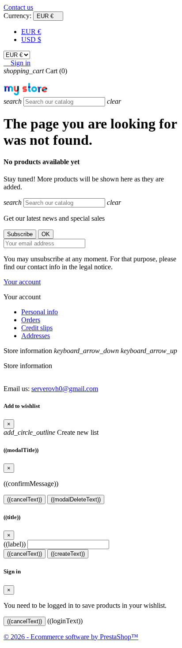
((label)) (15, 544)
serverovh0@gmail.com (64, 388)
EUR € (31, 31)
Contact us (18, 7)
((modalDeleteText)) (76, 499)
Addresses (35, 335)
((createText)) (68, 553)
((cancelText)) (24, 499)
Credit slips (37, 328)
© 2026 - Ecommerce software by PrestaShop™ (71, 636)
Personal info (39, 312)
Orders (30, 320)
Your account (22, 282)
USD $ (31, 39)
